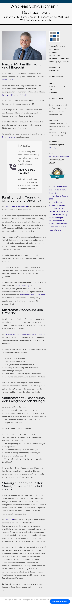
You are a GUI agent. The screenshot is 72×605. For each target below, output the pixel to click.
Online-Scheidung (22, 285)
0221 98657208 (57, 98)
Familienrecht (7, 95)
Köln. (13, 80)
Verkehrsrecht (13, 398)
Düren (4, 80)
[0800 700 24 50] (12, 167)
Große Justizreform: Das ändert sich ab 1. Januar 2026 (58, 190)
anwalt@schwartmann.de (59, 157)
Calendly (52, 148)
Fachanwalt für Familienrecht (16, 207)
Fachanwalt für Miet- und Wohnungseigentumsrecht (25, 334)
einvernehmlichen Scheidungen (32, 295)
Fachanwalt (9, 520)
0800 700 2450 (26, 170)
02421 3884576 (57, 76)
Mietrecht (23, 95)
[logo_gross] (54, 36)
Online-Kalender (8, 137)
